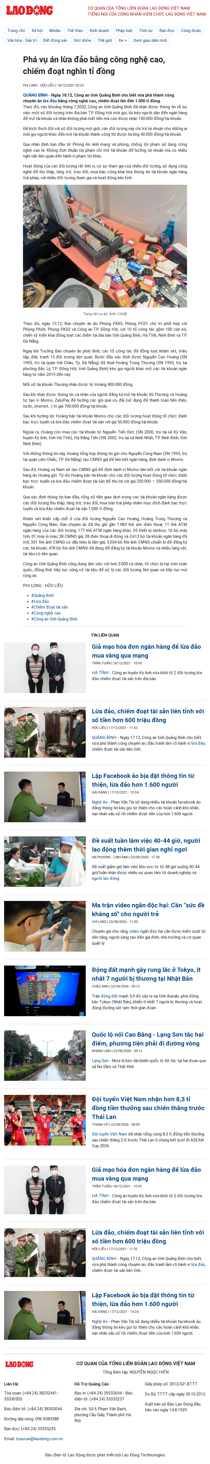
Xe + (123, 40)
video (134, 931)
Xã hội (37, 30)
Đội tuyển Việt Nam (109, 1134)
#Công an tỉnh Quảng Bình (54, 619)
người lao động (105, 878)
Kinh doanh (99, 30)
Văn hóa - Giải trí (22, 40)
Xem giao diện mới (150, 40)
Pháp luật (124, 30)
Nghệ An (99, 802)
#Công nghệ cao (46, 613)
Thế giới (105, 40)
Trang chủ (16, 30)
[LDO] (45, 668)
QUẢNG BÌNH (35, 95)
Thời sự (146, 30)
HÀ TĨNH (100, 672)
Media (54, 30)
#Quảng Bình (42, 595)
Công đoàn (191, 30)
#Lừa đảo (40, 601)
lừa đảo (50, 100)
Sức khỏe (82, 40)
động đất (109, 996)
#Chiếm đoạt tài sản (49, 607)
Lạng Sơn (100, 1060)
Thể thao (75, 30)
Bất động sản (55, 40)
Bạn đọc (167, 30)
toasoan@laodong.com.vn (39, 1438)
